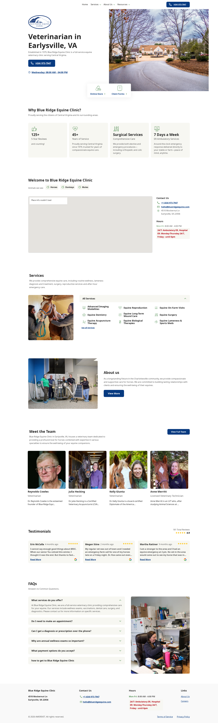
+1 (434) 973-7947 (91, 696)
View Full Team (178, 431)
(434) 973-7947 (180, 4)
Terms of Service (165, 716)
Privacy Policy (183, 716)
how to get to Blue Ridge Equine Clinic (52, 660)
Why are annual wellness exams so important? (57, 640)
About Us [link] (185, 696)
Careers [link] (184, 701)
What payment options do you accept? (53, 650)
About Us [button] (108, 4)
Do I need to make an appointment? (52, 621)
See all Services (88, 328)
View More (114, 393)
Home (85, 4)
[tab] (51, 338)
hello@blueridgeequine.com (97, 702)
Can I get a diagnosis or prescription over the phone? (61, 630)
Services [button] (95, 4)
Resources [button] (122, 4)
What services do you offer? (47, 600)
